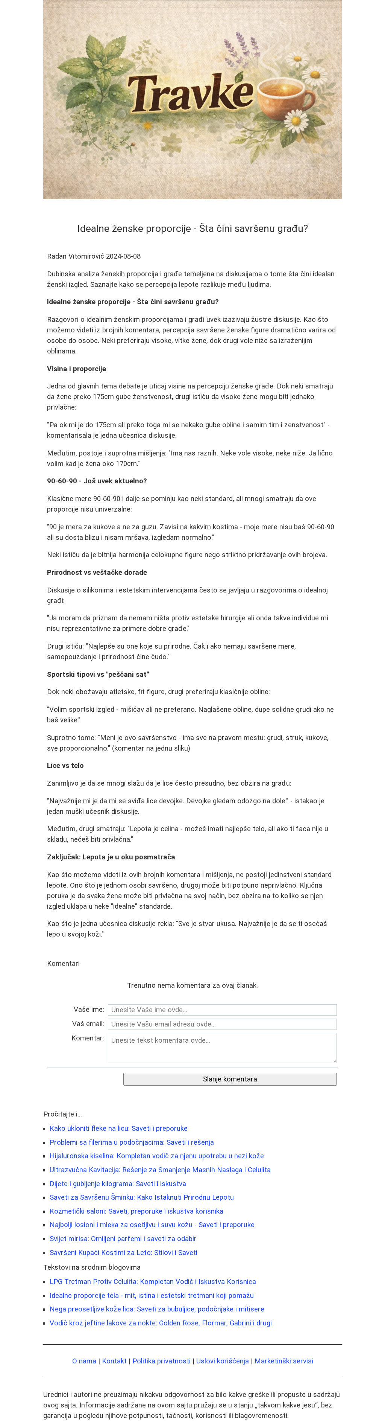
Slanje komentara (230, 1079)
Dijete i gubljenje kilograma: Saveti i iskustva (118, 1184)
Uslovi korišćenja (222, 1361)
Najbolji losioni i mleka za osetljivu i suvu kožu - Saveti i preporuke (152, 1225)
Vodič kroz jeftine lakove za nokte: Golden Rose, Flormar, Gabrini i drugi (161, 1323)
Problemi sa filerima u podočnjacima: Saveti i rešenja (132, 1142)
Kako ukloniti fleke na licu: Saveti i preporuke (119, 1128)
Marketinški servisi (284, 1361)
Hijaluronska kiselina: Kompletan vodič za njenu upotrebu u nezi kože (157, 1156)
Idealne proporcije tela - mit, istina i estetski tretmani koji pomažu (152, 1296)
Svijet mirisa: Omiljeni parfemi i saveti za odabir (123, 1239)
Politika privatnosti (161, 1361)
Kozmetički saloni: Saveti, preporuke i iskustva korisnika (136, 1211)
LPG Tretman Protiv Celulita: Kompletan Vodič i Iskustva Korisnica (153, 1282)
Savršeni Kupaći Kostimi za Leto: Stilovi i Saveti (123, 1253)
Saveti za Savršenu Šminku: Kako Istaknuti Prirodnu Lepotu (142, 1197)
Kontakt (114, 1361)
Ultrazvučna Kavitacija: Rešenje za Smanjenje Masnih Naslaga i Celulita (160, 1170)
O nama (84, 1361)
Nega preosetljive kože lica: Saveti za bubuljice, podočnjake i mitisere (157, 1309)
